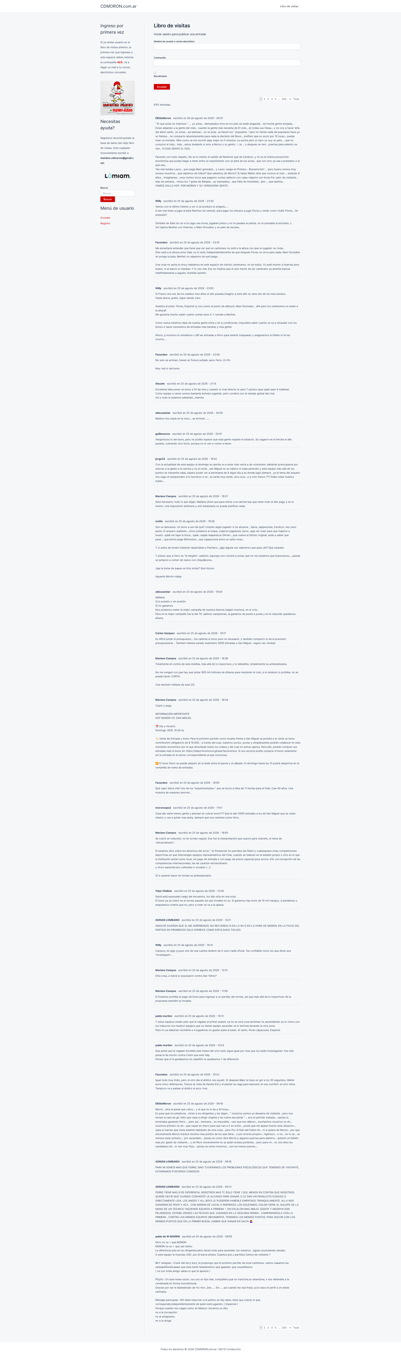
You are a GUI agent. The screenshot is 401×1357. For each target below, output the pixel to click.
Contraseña (160, 57)
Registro (105, 223)
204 (284, 99)
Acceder (105, 217)
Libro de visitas (289, 6)
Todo (296, 99)
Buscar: (104, 187)
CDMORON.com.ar (118, 6)
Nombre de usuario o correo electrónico (174, 41)
